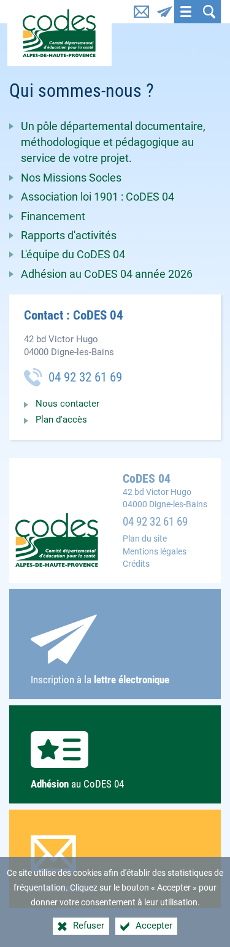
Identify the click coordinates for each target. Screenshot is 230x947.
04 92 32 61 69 (155, 522)
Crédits (136, 564)
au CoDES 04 (77, 784)
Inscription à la (100, 679)
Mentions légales (154, 551)
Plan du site (145, 539)
